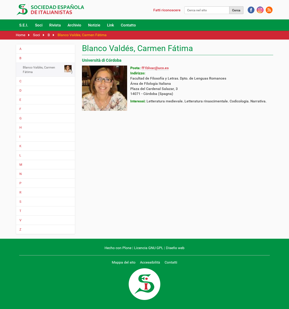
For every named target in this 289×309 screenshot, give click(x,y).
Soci (38, 25)
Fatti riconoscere (167, 10)
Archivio (74, 25)
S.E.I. (23, 25)
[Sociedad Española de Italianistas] (51, 9)
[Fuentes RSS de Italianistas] (269, 9)
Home (20, 35)
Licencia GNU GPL (148, 248)
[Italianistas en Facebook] (251, 9)
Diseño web (175, 248)
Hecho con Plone (118, 248)
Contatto (128, 25)
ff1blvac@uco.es (155, 68)
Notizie (94, 25)
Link (110, 25)
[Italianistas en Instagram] (260, 9)
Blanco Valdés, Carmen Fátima (39, 70)
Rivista (55, 25)
